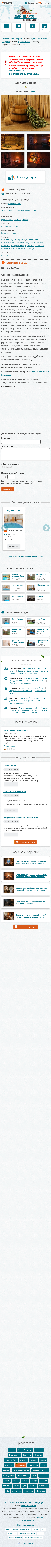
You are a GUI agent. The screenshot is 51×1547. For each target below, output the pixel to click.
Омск (34, 1475)
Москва (12, 1450)
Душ (10, 226)
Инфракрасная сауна (28, 673)
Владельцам (33, 3)
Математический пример (13, 473)
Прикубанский (24, 41)
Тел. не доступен (27, 177)
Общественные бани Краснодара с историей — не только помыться (31, 889)
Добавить (45, 3)
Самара (34, 1480)
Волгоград (27, 1455)
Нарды (13, 233)
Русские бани (29, 668)
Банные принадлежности (12, 245)
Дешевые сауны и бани (32, 688)
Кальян (44, 710)
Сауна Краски (17, 596)
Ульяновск (43, 1486)
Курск (44, 1465)
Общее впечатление (10, 464)
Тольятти (6, 1486)
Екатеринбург (11, 1460)
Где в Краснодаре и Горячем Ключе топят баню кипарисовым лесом (31, 875)
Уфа (7, 1491)
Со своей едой (32, 240)
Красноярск (33, 1465)
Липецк (6, 1470)
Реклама (36, 1529)
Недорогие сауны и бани (20, 690)
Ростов (15, 1480)
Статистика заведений (33, 1537)
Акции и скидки (15, 1537)
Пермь (6, 1480)
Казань (43, 1460)
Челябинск (28, 1491)
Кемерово (9, 1465)
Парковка (21, 240)
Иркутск (33, 1460)
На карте (32, 30)
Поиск (44, 30)
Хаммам (39, 596)
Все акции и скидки (27, 842)
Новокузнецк (8, 1475)
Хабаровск (16, 1491)
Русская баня (36, 39)
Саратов (44, 1480)
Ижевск (23, 1460)
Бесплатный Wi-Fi (17, 248)
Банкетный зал (8, 242)
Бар (17, 242)
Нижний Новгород (40, 1470)
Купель (4, 226)
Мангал (25, 710)
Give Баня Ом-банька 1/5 (2, 467)
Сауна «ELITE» (13, 510)
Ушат (15, 226)
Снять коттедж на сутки (20, 683)
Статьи (40, 1533)
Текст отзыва (7, 447)
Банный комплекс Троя (18, 575)
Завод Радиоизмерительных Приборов (18, 210)
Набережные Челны (21, 1470)
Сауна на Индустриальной (19, 641)
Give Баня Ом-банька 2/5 (5, 467)
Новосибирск (23, 1475)
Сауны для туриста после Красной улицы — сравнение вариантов (31, 916)
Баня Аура (40, 619)
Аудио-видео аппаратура (31, 242)
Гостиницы (34, 712)
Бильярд (15, 710)
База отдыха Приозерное (16, 730)
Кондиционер (32, 248)
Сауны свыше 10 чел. (35, 680)
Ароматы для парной (34, 245)
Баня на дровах (21, 219)
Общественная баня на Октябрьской (42, 587)
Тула (24, 1486)
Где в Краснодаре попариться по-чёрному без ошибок (30, 902)
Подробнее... (11, 784)
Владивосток (14, 1455)
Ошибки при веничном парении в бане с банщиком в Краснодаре (31, 862)
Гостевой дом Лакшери (42, 630)
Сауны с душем (26, 700)
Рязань (25, 1480)
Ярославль (41, 1491)
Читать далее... (10, 746)
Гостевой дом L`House (42, 641)
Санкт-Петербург (25, 1450)
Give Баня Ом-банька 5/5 (11, 467)
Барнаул (39, 1450)
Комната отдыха (8, 240)
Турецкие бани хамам (28, 671)
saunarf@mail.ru (16, 70)
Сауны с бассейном (30, 698)
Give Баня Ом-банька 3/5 (7, 467)
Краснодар (20, 1465)
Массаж (4, 255)
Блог (44, 1529)
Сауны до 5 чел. (31, 678)
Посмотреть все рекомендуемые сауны (25, 556)
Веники (4, 248)
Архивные (12, 1533)
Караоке (5, 233)
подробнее (13, 546)
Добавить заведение (26, 1533)
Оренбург (44, 1475)
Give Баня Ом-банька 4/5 (9, 467)
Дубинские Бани (41, 575)
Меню (6, 30)
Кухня (35, 710)
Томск (16, 1486)
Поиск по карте (11, 1529)
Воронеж (38, 1455)
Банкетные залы (19, 712)
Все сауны (19, 30)
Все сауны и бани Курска (12, 39)
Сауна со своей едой (28, 708)
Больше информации (27, 927)
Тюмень (32, 1486)
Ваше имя (6, 438)
